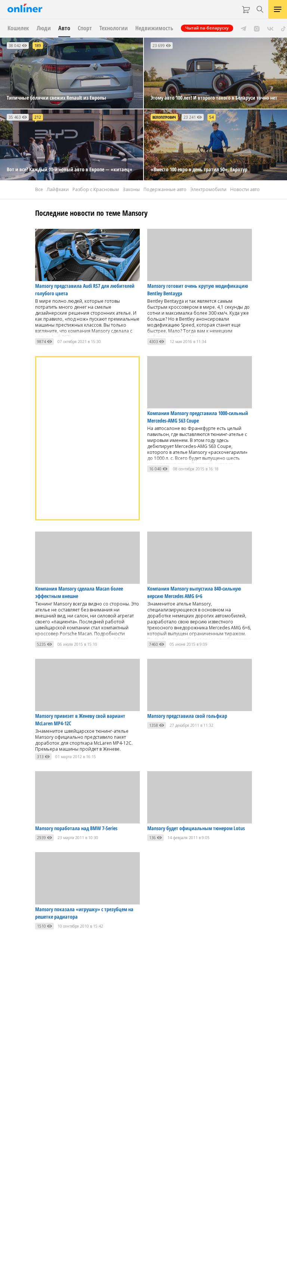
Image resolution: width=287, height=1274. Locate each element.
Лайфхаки (58, 189)
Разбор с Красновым (95, 189)
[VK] (270, 28)
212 (37, 117)
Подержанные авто (165, 189)
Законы (131, 189)
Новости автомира (251, 189)
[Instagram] (256, 28)
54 (211, 117)
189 (37, 45)
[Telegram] (243, 28)
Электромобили (208, 189)
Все (39, 189)
